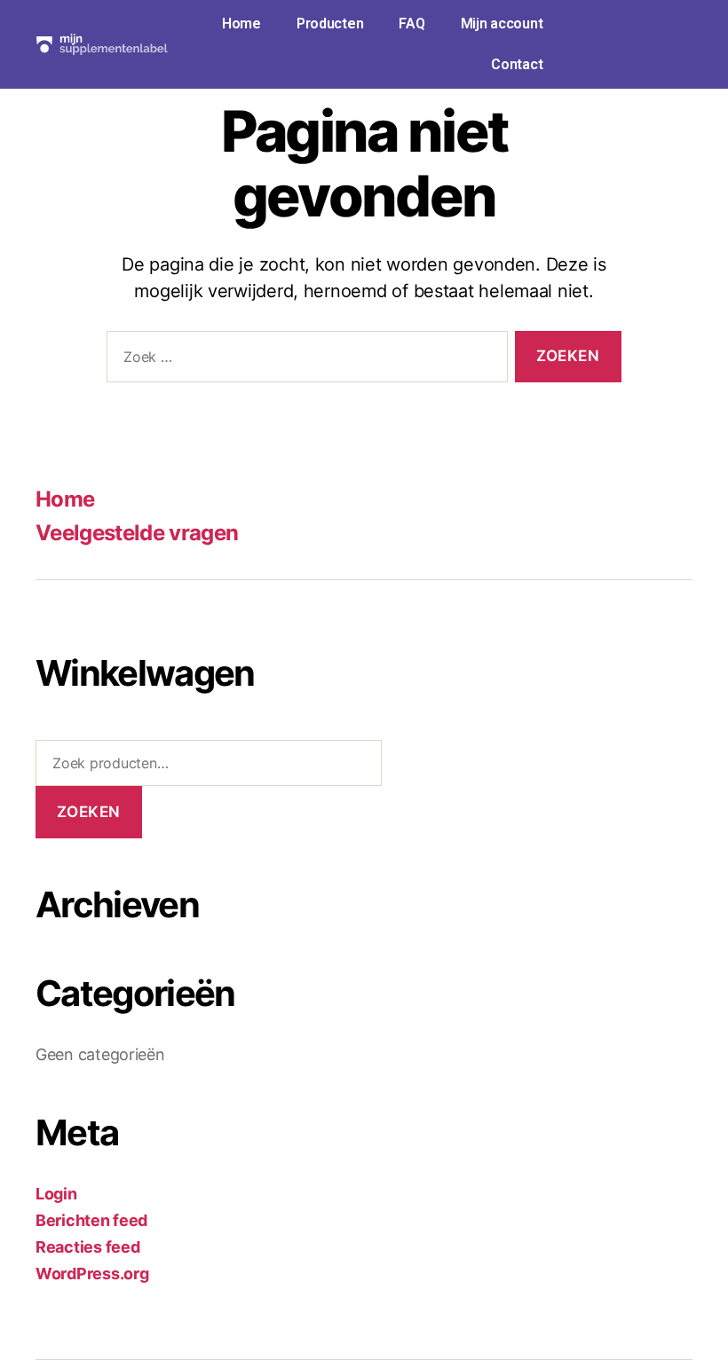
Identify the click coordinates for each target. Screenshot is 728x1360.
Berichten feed (91, 1220)
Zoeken (88, 812)
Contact (516, 64)
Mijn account (502, 23)
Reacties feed (88, 1247)
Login (56, 1193)
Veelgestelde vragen (137, 533)
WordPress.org (92, 1273)
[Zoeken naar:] (303, 360)
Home (241, 23)
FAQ (411, 23)
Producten (330, 23)
